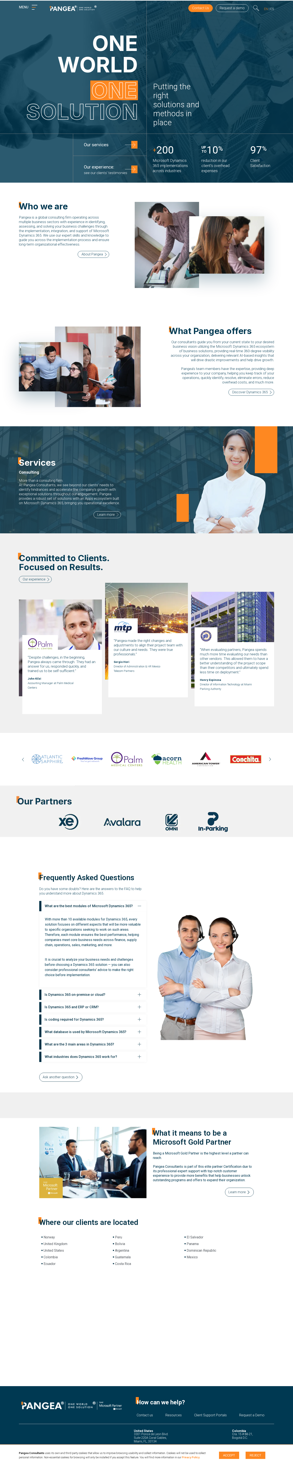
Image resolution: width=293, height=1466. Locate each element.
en (266, 9)
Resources (173, 1415)
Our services (96, 144)
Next (270, 759)
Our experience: (105, 169)
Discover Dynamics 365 (250, 392)
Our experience (34, 579)
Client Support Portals (210, 1415)
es (272, 9)
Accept (229, 1455)
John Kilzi (34, 678)
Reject (255, 1455)
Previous (23, 759)
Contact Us (200, 8)
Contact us (145, 1415)
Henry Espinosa (210, 680)
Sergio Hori (121, 662)
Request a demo (232, 8)
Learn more (106, 515)
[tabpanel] (49, 759)
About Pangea (92, 254)
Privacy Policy (190, 1457)
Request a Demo (251, 1415)
